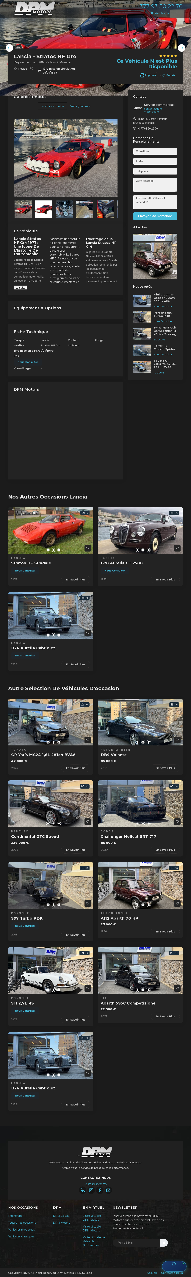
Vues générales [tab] (80, 106)
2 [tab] (48, 550)
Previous (9, 48)
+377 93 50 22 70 (160, 6)
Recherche (15, 1215)
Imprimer (150, 75)
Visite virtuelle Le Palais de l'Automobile (94, 1241)
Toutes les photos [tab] (52, 106)
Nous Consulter (28, 361)
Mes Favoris (161, 13)
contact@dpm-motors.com (153, 110)
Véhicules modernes (21, 1229)
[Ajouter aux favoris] (87, 548)
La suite (20, 287)
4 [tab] (59, 550)
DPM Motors (61, 1222)
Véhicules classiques (21, 1236)
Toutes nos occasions (22, 1222)
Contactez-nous (172, 1273)
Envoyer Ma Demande (155, 216)
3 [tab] (53, 550)
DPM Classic (61, 1215)
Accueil (152, 1273)
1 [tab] (42, 550)
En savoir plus (75, 579)
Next (181, 48)
